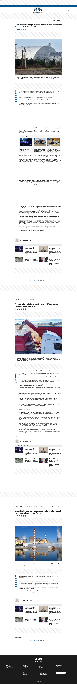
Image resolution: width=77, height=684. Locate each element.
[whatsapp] (18, 29)
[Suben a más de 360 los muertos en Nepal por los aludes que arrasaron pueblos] (19, 259)
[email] (23, 29)
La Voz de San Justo (26, 240)
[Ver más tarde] (16, 29)
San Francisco (14, 5)
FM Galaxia (63, 5)
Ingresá (69, 10)
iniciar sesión (35, 280)
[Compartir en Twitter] (21, 29)
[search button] (7, 6)
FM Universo (68, 5)
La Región (20, 5)
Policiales (24, 5)
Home (10, 5)
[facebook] (19, 29)
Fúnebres (29, 5)
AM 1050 (59, 5)
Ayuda (43, 678)
